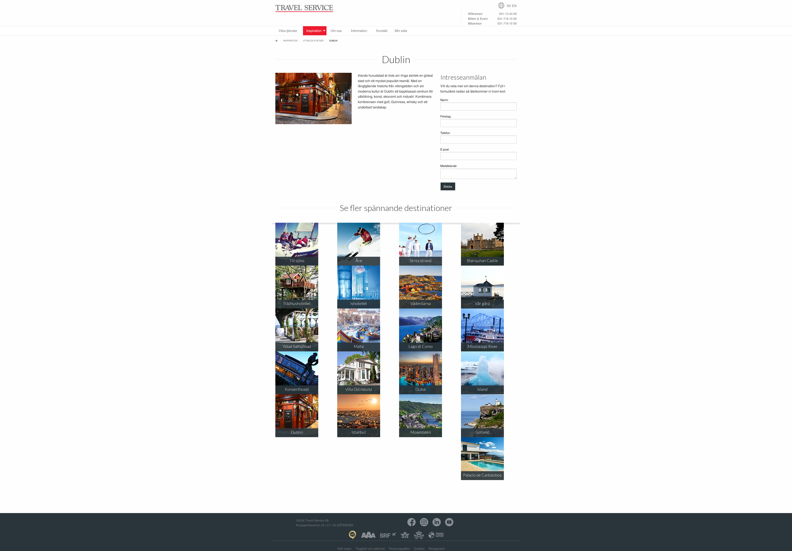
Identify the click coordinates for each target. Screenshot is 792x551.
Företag (445, 116)
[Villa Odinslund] (358, 372)
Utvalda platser (313, 40)
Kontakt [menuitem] (381, 30)
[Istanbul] (358, 415)
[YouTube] (449, 522)
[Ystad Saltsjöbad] (296, 329)
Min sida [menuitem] (401, 30)
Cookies (419, 548)
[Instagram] (424, 522)
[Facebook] (411, 522)
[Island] (482, 372)
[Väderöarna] (420, 286)
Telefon (445, 133)
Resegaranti (436, 548)
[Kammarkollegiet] (419, 535)
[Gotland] (482, 415)
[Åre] (358, 243)
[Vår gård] (482, 286)
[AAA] (368, 535)
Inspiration (290, 40)
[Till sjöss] (296, 243)
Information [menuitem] (359, 30)
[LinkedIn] (437, 522)
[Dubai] (420, 372)
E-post (444, 149)
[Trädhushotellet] (296, 286)
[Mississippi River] (482, 329)
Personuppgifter (399, 548)
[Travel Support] (436, 535)
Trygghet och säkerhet (370, 548)
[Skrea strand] (420, 243)
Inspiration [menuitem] (314, 30)
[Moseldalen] (420, 415)
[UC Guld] (352, 535)
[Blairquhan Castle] (482, 243)
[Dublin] (296, 415)
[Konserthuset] (296, 372)
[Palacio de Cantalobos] (482, 458)
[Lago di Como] (420, 329)
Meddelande (448, 166)
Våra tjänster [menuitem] (288, 30)
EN (514, 5)
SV (509, 5)
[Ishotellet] (358, 286)
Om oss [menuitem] (336, 30)
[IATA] (405, 535)
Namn (444, 100)
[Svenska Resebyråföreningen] (388, 535)
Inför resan (344, 548)
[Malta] (358, 329)
